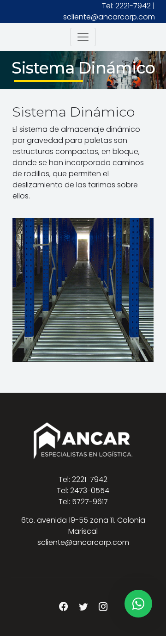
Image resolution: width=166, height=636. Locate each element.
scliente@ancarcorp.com (109, 17)
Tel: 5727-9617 (83, 501)
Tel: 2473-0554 (83, 490)
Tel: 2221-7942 (126, 5)
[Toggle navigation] (83, 37)
